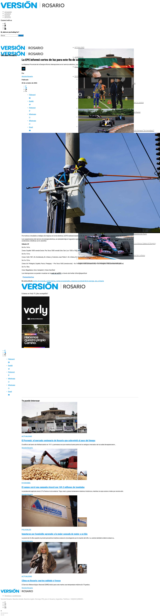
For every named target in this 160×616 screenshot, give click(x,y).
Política (7, 15)
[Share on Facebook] (81, 350)
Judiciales (7, 13)
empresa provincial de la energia (82, 281)
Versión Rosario (27, 76)
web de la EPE (56, 273)
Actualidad (8, 12)
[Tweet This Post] (81, 352)
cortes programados (63, 281)
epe (96, 281)
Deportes (7, 17)
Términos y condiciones (12, 596)
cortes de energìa (39, 281)
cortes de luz (50, 281)
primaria (101, 281)
